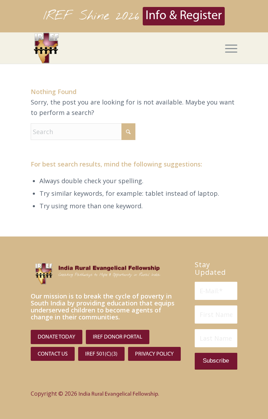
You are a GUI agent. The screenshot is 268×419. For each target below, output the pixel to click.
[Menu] (227, 48)
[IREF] (46, 48)
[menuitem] (227, 48)
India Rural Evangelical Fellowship (118, 394)
